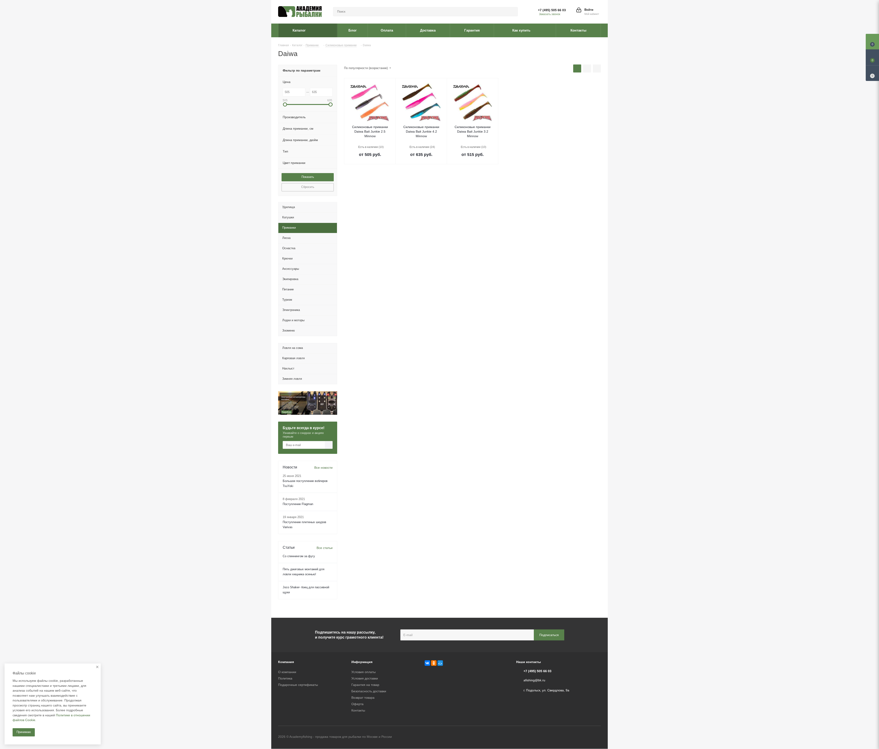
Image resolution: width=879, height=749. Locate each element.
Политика (285, 678)
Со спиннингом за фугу (299, 556)
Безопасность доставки (368, 691)
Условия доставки (364, 678)
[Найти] (512, 11)
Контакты (358, 710)
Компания (286, 662)
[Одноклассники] (434, 663)
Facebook (586, 737)
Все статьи (325, 548)
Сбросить (307, 187)
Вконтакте (574, 737)
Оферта (357, 704)
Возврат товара (362, 697)
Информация (361, 662)
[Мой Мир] (440, 663)
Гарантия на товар (365, 685)
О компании (287, 672)
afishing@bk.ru (534, 680)
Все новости (323, 467)
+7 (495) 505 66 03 (552, 10)
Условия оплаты (363, 672)
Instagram (597, 737)
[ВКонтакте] (427, 663)
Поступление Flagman (298, 504)
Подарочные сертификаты (298, 685)
